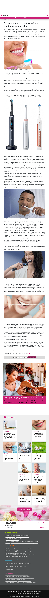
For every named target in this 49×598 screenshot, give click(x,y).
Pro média (35, 591)
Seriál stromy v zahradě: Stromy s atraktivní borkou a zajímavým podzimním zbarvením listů (22, 541)
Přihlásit (42, 527)
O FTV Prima (16, 593)
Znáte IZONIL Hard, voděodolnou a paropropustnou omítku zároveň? (18, 563)
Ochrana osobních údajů (14, 596)
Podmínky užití (21, 596)
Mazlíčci (25, 17)
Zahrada (14, 17)
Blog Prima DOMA (30, 591)
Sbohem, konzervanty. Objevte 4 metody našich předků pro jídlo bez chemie (19, 578)
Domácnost (9, 17)
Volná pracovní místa (35, 593)
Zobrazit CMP (37, 596)
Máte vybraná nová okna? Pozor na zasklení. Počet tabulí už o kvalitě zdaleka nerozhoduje (22, 548)
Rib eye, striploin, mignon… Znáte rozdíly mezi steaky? (15, 579)
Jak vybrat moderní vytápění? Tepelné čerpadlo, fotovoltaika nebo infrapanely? (19, 551)
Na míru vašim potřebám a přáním (11, 550)
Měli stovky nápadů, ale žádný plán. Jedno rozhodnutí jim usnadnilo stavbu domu (20, 554)
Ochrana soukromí (27, 596)
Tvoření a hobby (20, 17)
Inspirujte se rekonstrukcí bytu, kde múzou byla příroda (15, 568)
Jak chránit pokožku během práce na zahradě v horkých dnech (17, 535)
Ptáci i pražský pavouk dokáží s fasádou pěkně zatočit (15, 553)
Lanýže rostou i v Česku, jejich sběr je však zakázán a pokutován (17, 537)
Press (20, 593)
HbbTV (30, 593)
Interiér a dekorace (26, 496)
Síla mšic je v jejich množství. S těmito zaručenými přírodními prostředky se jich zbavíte (21, 543)
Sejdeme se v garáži (9, 569)
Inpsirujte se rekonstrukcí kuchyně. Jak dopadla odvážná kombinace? (18, 565)
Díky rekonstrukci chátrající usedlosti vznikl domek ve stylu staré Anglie (18, 562)
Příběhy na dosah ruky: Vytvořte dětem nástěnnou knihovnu (16, 575)
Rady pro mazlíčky (39, 453)
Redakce (29, 353)
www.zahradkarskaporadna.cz (11, 533)
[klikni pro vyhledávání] (47, 15)
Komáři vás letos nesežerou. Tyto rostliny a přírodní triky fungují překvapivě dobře (20, 582)
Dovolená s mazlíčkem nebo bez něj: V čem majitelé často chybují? (17, 576)
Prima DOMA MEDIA (19, 591)
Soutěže (39, 591)
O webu (39, 522)
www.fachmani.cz (8, 560)
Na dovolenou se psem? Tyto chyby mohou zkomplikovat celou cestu (18, 581)
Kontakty (25, 591)
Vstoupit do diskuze (31, 357)
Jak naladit (27, 593)
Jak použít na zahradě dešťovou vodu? (12, 540)
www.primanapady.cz (9, 573)
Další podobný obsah (24, 509)
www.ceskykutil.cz (8, 546)
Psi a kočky (23, 453)
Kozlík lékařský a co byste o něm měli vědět (13, 538)
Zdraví (28, 17)
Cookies (32, 596)
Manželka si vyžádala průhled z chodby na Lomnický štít (15, 566)
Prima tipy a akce (38, 17)
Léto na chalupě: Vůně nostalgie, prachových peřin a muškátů (16, 556)
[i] (24, 55)
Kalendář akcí (36, 496)
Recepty (32, 17)
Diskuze (23, 357)
